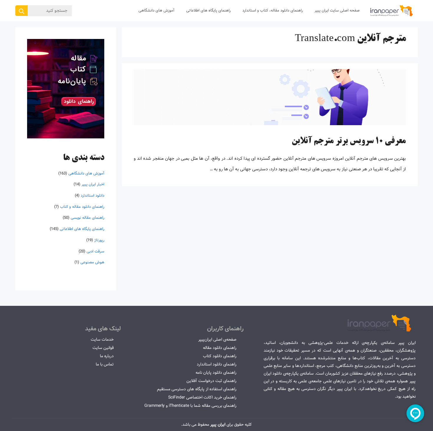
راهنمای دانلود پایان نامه (216, 373)
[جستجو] (21, 10)
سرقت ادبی (95, 251)
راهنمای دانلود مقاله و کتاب (82, 207)
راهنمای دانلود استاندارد (217, 364)
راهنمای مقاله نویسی (87, 218)
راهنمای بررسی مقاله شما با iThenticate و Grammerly (190, 406)
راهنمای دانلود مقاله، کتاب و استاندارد (272, 10)
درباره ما (107, 356)
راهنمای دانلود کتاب (220, 356)
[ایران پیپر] (391, 10)
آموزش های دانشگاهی (156, 10)
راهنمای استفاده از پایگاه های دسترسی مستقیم (197, 389)
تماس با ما (105, 364)
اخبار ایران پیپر (93, 184)
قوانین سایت (103, 348)
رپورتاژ (99, 240)
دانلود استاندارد (92, 195)
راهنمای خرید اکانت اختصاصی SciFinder (202, 397)
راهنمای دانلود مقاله (220, 348)
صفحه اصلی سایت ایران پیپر (337, 10)
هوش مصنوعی (92, 262)
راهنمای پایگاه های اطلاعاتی (208, 10)
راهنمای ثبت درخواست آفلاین (211, 381)
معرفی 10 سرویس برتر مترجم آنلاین (349, 141)
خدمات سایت (102, 339)
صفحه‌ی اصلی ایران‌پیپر (217, 339)
